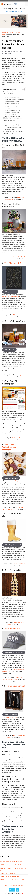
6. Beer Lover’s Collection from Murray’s (15, 107)
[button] (23, 3)
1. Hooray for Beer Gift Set (13, 97)
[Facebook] (13, 890)
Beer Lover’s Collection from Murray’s (9, 447)
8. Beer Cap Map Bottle (13, 112)
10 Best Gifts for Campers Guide (8, 873)
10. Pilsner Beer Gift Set (14, 116)
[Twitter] (10, 890)
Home (4, 32)
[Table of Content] (23, 89)
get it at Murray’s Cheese (11, 478)
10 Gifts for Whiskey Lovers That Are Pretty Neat (13, 865)
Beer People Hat (12, 628)
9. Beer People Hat (11, 114)
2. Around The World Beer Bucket (15, 99)
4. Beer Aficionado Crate (13, 103)
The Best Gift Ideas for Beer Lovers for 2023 (12, 93)
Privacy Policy (13, 885)
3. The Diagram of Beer (13, 101)
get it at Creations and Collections (13, 652)
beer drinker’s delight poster (10, 296)
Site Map (20, 885)
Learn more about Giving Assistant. (14, 11)
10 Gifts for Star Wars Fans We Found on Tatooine (13, 879)
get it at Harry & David (10, 714)
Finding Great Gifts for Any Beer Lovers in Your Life (13, 119)
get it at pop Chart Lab (10, 292)
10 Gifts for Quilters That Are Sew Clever (11, 861)
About (6, 885)
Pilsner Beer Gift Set (15, 685)
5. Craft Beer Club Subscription (14, 105)
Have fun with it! (11, 129)
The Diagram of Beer (14, 263)
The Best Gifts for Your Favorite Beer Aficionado (13, 132)
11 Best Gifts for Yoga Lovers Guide (9, 876)
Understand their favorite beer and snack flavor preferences (14, 126)
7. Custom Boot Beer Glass (13, 110)
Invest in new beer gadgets (13, 124)
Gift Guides (10, 32)
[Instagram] (17, 890)
